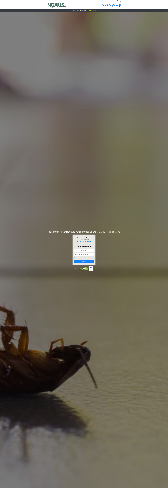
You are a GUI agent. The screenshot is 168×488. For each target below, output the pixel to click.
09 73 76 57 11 (112, 4)
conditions (84, 257)
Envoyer (84, 261)
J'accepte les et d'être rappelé (85, 257)
